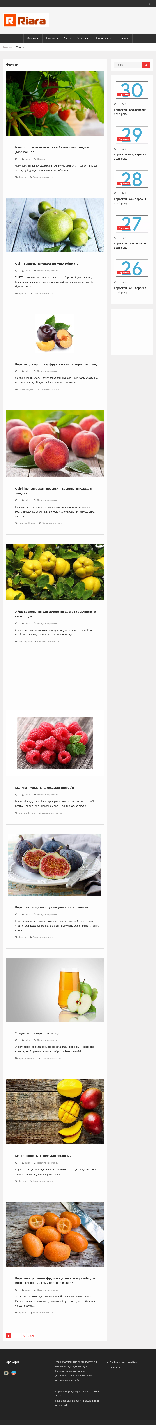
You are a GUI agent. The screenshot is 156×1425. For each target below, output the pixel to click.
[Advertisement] (55, 686)
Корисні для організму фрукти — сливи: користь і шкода (56, 364)
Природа (41, 159)
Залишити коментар (43, 177)
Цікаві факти (103, 37)
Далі (31, 1335)
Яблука (30, 1058)
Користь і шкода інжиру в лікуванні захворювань (51, 907)
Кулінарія (82, 37)
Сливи (22, 389)
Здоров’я (32, 37)
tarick (27, 159)
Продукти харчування (48, 270)
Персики (23, 523)
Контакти (115, 1367)
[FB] (149, 4)
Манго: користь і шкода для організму (43, 1156)
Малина (23, 812)
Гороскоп (124, 94)
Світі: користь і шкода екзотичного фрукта (46, 263)
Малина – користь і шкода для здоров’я (44, 787)
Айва (21, 641)
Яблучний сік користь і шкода (37, 1033)
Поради (50, 37)
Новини (124, 37)
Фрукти (22, 177)
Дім (66, 37)
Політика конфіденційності (125, 1362)
